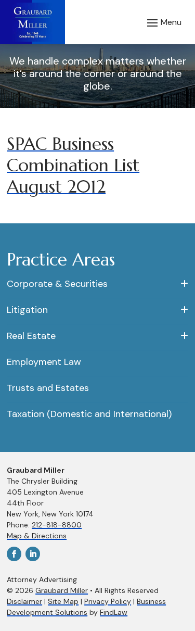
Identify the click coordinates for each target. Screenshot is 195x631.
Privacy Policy (107, 601)
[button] (162, 22)
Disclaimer (24, 601)
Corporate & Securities (57, 283)
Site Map (63, 601)
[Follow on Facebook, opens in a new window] (14, 554)
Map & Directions (37, 535)
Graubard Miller (61, 590)
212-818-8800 (57, 524)
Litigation (27, 310)
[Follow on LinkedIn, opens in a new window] (32, 554)
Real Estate (31, 336)
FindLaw (113, 612)
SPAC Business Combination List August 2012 (73, 165)
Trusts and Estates (48, 388)
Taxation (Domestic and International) (89, 414)
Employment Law (44, 362)
